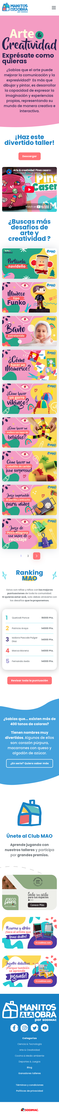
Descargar (29, 156)
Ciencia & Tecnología (29, 1044)
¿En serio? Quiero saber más (29, 763)
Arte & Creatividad (29, 1050)
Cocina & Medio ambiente (29, 1055)
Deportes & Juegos (29, 1061)
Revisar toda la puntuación (29, 680)
